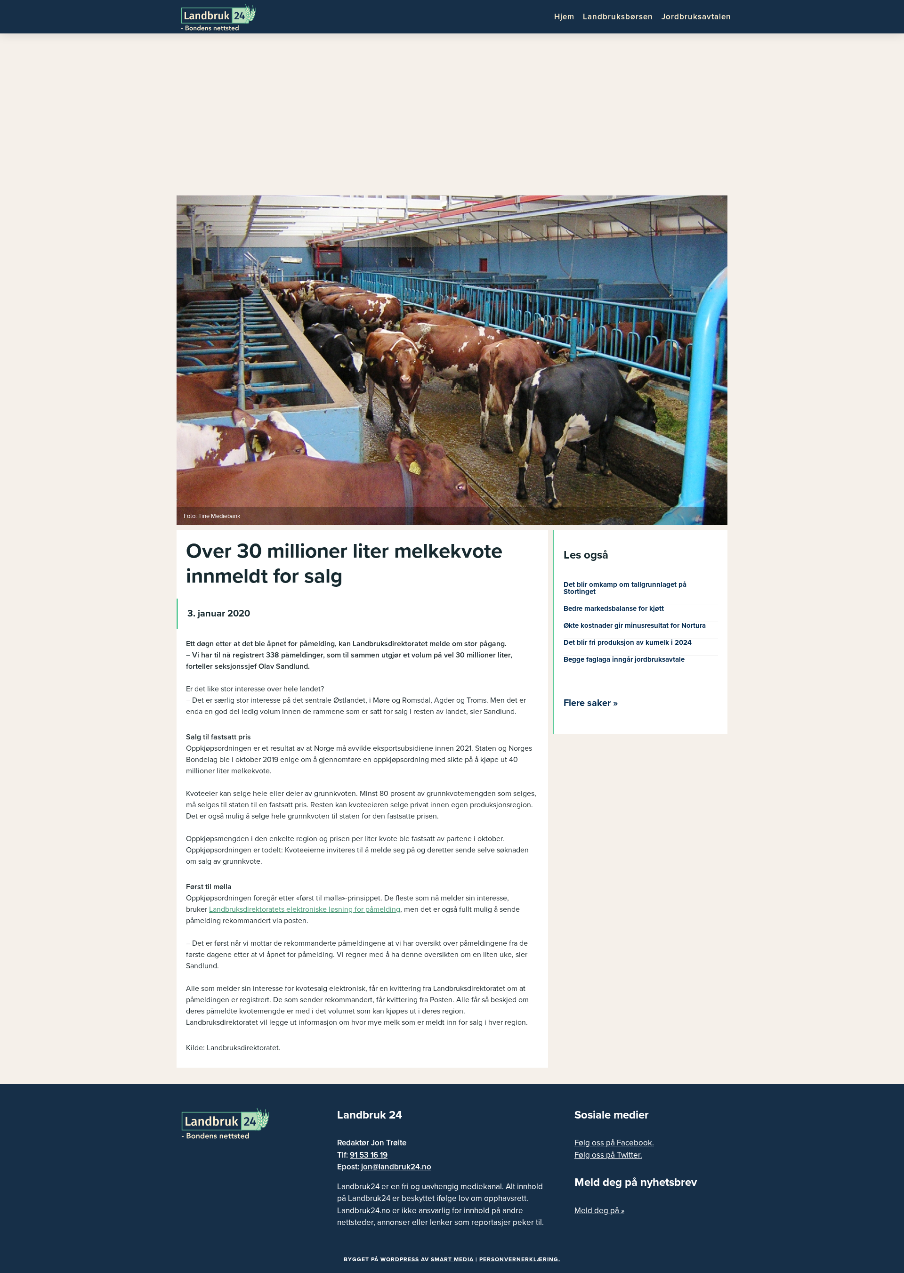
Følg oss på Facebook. (614, 1143)
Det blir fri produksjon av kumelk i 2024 (628, 642)
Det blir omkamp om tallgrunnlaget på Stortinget (625, 588)
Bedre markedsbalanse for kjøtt (614, 608)
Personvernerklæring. (519, 1259)
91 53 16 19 (368, 1155)
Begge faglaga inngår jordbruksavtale (624, 659)
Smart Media (452, 1259)
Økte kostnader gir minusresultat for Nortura (635, 625)
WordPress (399, 1259)
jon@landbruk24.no (396, 1167)
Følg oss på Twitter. (608, 1155)
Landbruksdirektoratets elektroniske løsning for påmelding (304, 909)
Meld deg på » (599, 1211)
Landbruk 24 (226, 16)
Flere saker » (591, 703)
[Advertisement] (452, 118)
